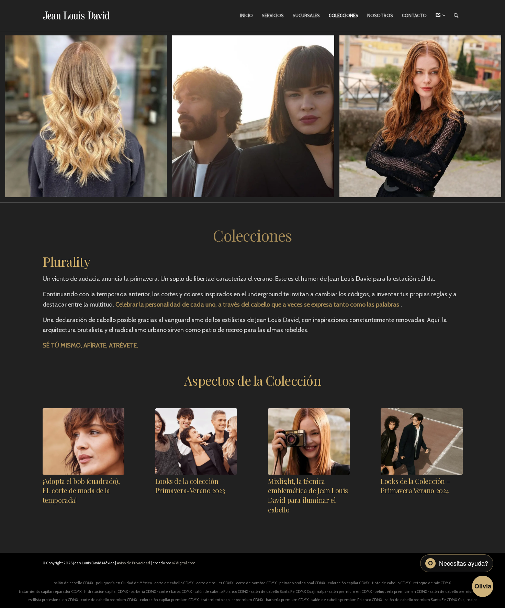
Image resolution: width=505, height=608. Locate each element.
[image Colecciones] (88, 118)
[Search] (456, 15)
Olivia (482, 586)
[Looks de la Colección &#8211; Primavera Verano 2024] (421, 441)
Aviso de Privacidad (133, 563)
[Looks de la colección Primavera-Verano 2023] (196, 441)
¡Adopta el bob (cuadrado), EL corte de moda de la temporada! (81, 491)
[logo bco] (76, 15)
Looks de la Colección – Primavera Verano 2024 (415, 486)
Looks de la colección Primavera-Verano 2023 (190, 486)
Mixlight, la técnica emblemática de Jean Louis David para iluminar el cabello (308, 495)
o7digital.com (183, 563)
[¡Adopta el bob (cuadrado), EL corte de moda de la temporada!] (83, 441)
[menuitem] (246, 15)
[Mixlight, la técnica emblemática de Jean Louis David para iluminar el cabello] (309, 441)
